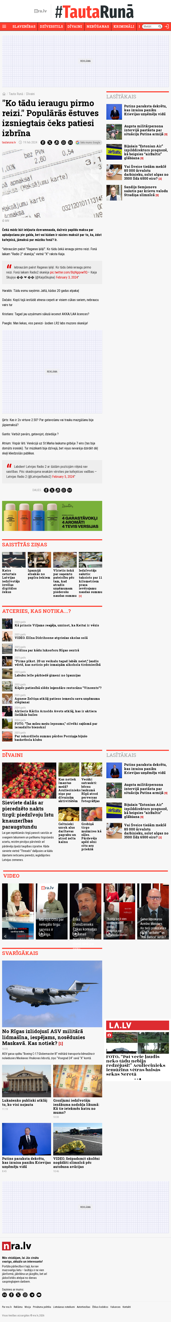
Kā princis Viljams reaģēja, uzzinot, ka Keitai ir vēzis (57, 625)
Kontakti (127, 1307)
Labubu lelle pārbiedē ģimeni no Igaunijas (48, 675)
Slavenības (24, 26)
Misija (28, 1307)
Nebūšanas (98, 26)
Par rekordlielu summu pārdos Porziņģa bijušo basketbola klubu (51, 738)
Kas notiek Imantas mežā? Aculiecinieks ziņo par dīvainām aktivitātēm (69, 790)
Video (11, 875)
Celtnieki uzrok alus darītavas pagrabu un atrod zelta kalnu (67, 833)
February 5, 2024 (63, 477)
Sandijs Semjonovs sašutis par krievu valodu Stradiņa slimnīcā (146, 191)
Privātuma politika (42, 1307)
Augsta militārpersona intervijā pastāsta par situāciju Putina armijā (143, 130)
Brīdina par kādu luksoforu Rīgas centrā (47, 650)
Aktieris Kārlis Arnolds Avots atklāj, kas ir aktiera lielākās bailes (56, 713)
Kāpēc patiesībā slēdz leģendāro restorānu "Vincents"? (58, 688)
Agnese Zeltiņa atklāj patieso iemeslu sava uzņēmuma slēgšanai (57, 700)
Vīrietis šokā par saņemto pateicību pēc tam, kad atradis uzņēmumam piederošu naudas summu (65, 583)
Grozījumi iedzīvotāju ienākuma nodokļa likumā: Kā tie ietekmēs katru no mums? (76, 1106)
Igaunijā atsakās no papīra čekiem (39, 574)
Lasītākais (121, 96)
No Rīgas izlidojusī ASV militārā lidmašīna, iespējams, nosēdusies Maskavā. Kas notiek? (43, 1037)
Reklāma (18, 1307)
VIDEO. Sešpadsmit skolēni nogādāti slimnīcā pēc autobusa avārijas (76, 1162)
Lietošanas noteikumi (64, 1307)
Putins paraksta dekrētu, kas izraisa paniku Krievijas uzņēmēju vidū (145, 110)
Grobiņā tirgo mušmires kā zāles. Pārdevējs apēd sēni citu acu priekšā (91, 836)
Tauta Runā (16, 94)
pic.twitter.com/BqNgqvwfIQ (68, 272)
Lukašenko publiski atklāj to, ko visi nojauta (24, 1102)
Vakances (115, 1307)
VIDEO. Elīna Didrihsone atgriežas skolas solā (51, 638)
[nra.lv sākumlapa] (40, 11)
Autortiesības (83, 1307)
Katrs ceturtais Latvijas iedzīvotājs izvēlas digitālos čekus (11, 581)
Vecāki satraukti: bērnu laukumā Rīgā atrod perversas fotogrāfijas (90, 790)
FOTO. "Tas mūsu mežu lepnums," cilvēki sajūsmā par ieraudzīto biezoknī (56, 725)
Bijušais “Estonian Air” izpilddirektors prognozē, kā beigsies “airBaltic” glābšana (146, 152)
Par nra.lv (7, 1307)
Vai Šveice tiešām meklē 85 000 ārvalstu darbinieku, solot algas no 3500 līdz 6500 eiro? (146, 172)
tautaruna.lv (9, 142)
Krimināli (123, 26)
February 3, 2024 (67, 277)
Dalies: (37, 490)
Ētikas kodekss (100, 1307)
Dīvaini (74, 26)
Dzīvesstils (51, 26)
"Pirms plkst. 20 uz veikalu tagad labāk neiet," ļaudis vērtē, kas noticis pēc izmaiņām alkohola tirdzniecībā (58, 663)
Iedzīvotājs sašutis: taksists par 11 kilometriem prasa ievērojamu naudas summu (90, 581)
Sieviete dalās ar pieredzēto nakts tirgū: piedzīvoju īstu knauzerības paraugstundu (28, 814)
